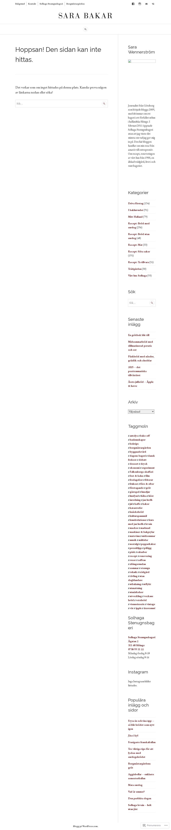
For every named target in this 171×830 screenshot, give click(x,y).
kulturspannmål (138, 516)
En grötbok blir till (138, 335)
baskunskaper (137, 439)
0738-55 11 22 (136, 649)
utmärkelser (136, 592)
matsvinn (135, 536)
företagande (137, 488)
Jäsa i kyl (133, 735)
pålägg (147, 548)
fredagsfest (136, 480)
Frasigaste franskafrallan (141, 742)
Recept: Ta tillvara (138, 262)
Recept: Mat (135, 245)
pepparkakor (148, 544)
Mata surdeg (135, 785)
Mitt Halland (135, 216)
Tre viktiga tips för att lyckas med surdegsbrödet (140, 753)
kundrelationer (138, 520)
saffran (142, 560)
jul (131, 504)
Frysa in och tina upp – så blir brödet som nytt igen (141, 725)
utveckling (136, 596)
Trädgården (134, 269)
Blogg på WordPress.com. (85, 826)
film (147, 476)
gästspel (134, 492)
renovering (145, 556)
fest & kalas (136, 476)
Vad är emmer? (136, 791)
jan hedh (147, 500)
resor (133, 560)
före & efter (147, 484)
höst (151, 496)
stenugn (145, 568)
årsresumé (149, 608)
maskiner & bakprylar (142, 532)
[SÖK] (85, 29)
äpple (138, 608)
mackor (134, 528)
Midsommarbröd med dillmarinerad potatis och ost (140, 345)
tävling (133, 576)
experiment (148, 467)
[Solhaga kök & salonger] (153, 3)
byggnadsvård (138, 451)
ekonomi (135, 467)
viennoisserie (137, 604)
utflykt (147, 584)
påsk (132, 552)
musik (133, 540)
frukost (134, 484)
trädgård (144, 572)
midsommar (148, 536)
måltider (143, 540)
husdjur (145, 492)
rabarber (142, 552)
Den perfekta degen (139, 798)
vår (131, 608)
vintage (151, 604)
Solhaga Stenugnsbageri (51, 3)
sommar (134, 568)
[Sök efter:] (61, 103)
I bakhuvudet (135, 210)
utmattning (136, 588)
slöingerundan (138, 564)
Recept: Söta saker (139, 251)
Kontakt (32, 3)
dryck (144, 463)
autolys (134, 435)
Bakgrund (20, 3)
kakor (146, 504)
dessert (134, 463)
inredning (135, 500)
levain (148, 524)
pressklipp (136, 548)
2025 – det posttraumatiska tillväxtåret (137, 371)
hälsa (143, 496)
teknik (133, 572)
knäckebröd (137, 512)
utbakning (135, 584)
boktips (134, 443)
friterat (149, 480)
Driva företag (135, 203)
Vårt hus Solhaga (137, 275)
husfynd (134, 496)
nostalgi (134, 544)
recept (133, 556)
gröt (148, 488)
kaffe (137, 504)
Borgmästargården (75, 3)
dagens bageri (138, 455)
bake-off (145, 435)
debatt (142, 459)
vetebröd (141, 600)
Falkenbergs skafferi (141, 471)
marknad (145, 528)
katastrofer (136, 508)
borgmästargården (140, 447)
